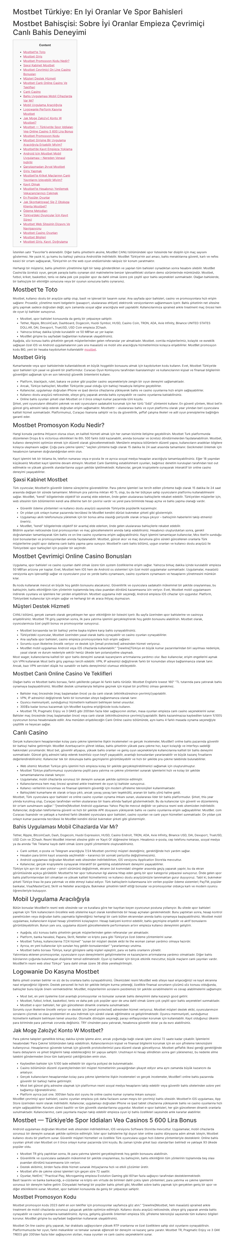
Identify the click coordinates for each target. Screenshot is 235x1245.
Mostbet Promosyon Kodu (41, 136)
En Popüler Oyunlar (36, 197)
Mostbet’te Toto (34, 52)
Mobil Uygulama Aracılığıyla (42, 105)
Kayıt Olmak (31, 184)
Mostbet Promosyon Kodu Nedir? (46, 61)
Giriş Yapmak (32, 171)
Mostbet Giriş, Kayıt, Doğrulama (45, 241)
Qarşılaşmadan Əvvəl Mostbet (44, 166)
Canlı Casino (32, 92)
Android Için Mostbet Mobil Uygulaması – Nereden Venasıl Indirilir (44, 158)
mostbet (90, 349)
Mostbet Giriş (32, 56)
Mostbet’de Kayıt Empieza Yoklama (47, 149)
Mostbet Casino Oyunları (40, 233)
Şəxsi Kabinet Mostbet (39, 65)
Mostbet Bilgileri (34, 237)
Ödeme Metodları (35, 211)
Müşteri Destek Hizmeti (39, 78)
